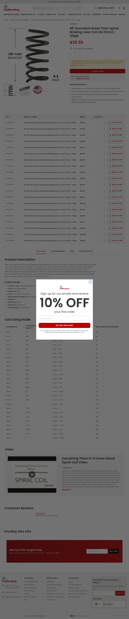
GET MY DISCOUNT (64, 325)
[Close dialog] (90, 281)
